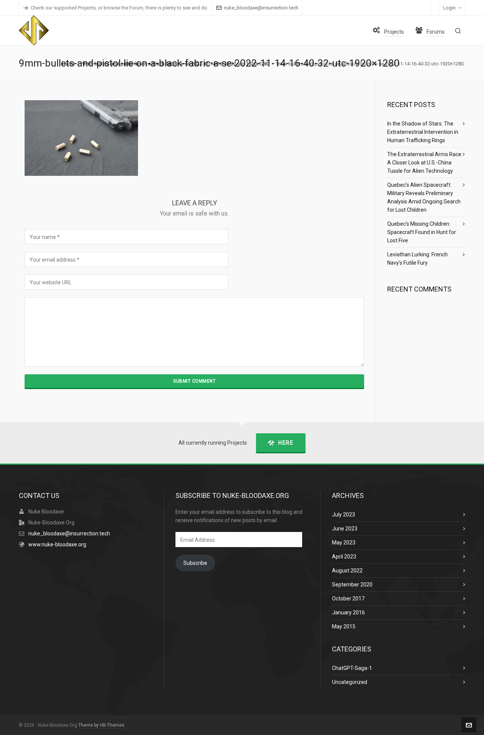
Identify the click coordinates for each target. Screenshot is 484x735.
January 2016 (348, 612)
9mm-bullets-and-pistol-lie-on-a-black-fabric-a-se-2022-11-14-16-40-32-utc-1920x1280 (175, 64)
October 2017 (348, 598)
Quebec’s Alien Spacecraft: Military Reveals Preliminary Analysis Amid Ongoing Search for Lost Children (424, 197)
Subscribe (195, 563)
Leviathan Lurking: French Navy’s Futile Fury (417, 258)
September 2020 (352, 584)
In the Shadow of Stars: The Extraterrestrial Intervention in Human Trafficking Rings (422, 132)
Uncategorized (349, 682)
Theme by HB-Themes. (102, 725)
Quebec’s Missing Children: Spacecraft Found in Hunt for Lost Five (421, 232)
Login (449, 8)
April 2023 (344, 557)
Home (68, 64)
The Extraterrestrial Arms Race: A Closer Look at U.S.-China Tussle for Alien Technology (424, 162)
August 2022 (347, 571)
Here (285, 443)
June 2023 (344, 529)
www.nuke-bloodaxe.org (57, 544)
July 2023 (343, 515)
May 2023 (343, 543)
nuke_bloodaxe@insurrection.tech (261, 8)
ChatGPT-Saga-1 (352, 668)
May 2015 (343, 626)
